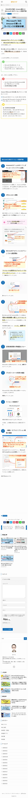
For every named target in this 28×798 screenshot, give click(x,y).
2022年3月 (5, 783)
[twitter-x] (14, 667)
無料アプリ (5, 733)
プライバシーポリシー (15, 793)
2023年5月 (5, 765)
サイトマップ (8, 793)
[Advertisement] (14, 137)
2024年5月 (5, 750)
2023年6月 (5, 762)
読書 (4, 736)
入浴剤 (4, 727)
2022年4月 (5, 780)
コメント (5, 583)
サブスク (9, 13)
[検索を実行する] (25, 638)
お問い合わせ (23, 793)
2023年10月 (5, 756)
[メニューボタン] (2, 2)
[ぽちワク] (14, 2)
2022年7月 (5, 777)
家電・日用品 (6, 730)
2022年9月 (5, 774)
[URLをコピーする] (23, 33)
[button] (4, 33)
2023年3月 (5, 768)
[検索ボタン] (26, 2)
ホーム (3, 793)
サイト (4, 610)
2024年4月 (5, 753)
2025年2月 (5, 747)
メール (5, 605)
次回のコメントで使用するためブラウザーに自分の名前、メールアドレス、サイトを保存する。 (14, 615)
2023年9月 (5, 759)
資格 (4, 739)
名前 (4, 600)
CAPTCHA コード (6, 622)
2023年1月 (5, 771)
